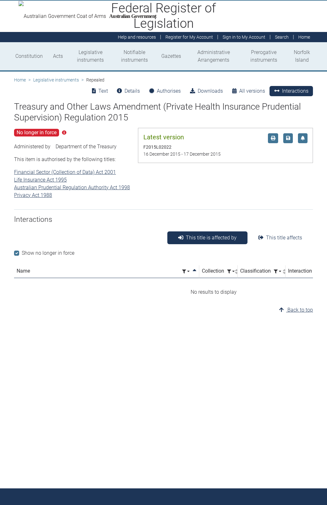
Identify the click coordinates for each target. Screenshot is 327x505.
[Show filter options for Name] (186, 271)
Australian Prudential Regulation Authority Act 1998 (72, 187)
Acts (58, 56)
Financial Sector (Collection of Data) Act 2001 (65, 172)
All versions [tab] (252, 91)
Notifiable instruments (134, 56)
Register (189, 37)
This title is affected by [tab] (211, 238)
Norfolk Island (302, 56)
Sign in (244, 37)
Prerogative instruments (263, 56)
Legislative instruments (90, 56)
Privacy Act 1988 (33, 195)
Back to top (299, 310)
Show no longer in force (48, 253)
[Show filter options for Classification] (277, 271)
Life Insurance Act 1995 (40, 180)
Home (20, 79)
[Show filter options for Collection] (231, 271)
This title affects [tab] (284, 238)
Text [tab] (103, 91)
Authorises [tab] (169, 91)
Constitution (29, 56)
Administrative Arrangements (213, 56)
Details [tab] (132, 91)
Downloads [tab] (210, 91)
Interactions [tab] (295, 91)
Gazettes (171, 56)
